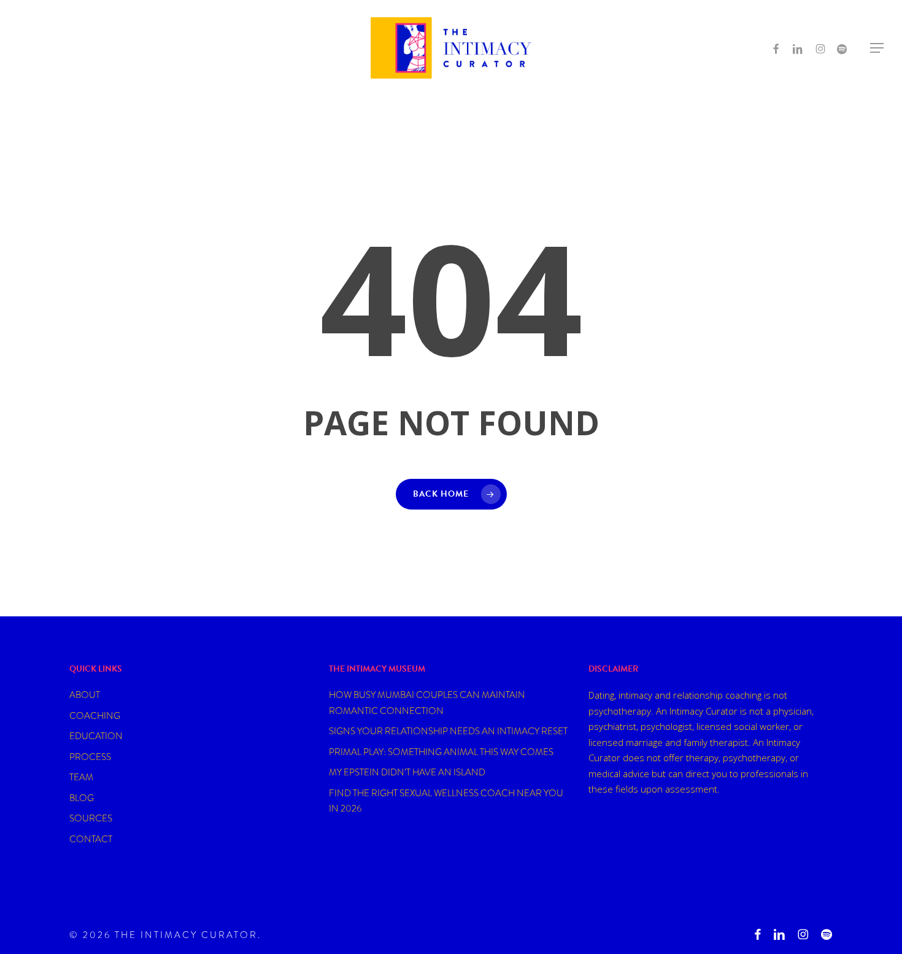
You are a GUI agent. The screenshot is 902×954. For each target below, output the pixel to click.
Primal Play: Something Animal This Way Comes (441, 752)
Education (96, 736)
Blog (81, 798)
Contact (90, 839)
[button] (877, 48)
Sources (90, 818)
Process (90, 757)
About (84, 695)
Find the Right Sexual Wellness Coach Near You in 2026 (446, 801)
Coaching (94, 716)
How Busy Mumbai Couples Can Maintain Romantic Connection (427, 703)
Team (81, 777)
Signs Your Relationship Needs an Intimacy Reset (448, 731)
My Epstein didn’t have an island (407, 772)
